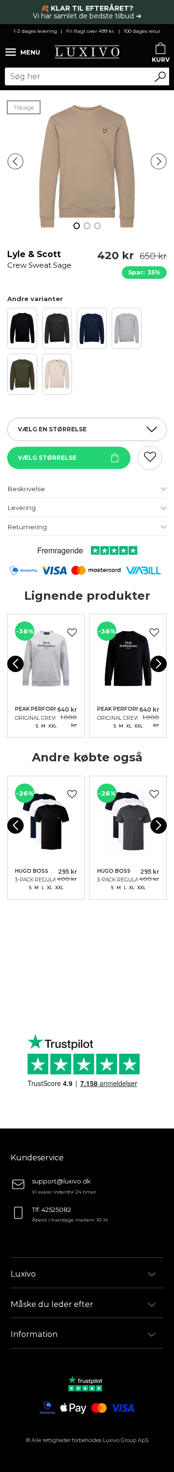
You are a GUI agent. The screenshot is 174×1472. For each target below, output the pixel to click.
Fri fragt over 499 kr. (90, 31)
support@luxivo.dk (61, 1181)
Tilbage (24, 107)
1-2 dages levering (35, 31)
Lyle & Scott (39, 259)
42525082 (56, 1209)
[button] (15, 161)
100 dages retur (142, 31)
